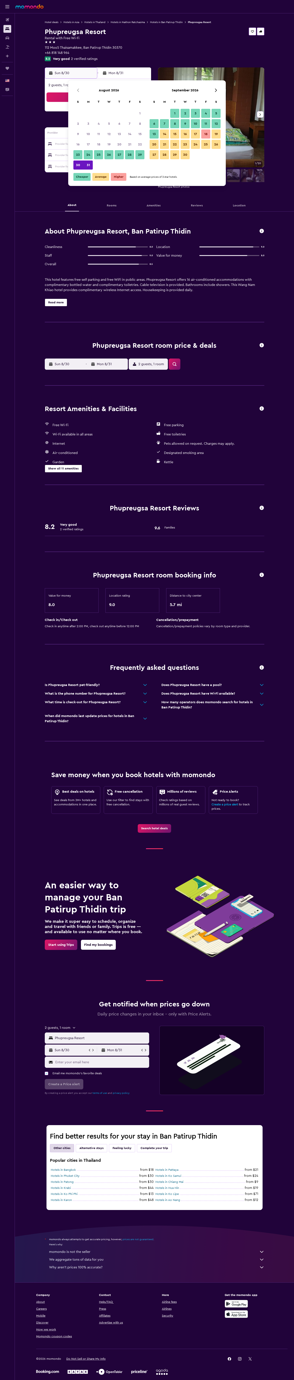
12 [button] (109, 134)
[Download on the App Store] (236, 1314)
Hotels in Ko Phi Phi (64, 1194)
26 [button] (109, 154)
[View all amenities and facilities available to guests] (261, 409)
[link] (154, 828)
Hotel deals (51, 22)
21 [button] (129, 144)
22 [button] (140, 144)
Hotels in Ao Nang (167, 1200)
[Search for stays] (7, 29)
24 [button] (88, 154)
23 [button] (78, 154)
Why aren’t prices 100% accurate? (75, 1267)
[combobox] (101, 1038)
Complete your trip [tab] (154, 1148)
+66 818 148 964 (57, 53)
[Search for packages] (7, 47)
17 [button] (88, 144)
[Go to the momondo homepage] (29, 6)
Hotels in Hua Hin (167, 1188)
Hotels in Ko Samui (168, 1175)
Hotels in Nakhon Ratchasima (128, 22)
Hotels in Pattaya (166, 1169)
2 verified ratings (84, 59)
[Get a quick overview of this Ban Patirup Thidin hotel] (261, 231)
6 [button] (119, 123)
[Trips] (7, 68)
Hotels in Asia (71, 22)
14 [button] (129, 134)
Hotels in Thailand (94, 22)
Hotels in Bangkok (63, 1169)
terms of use (100, 1093)
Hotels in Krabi (61, 1188)
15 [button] (140, 134)
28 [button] (130, 154)
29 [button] (140, 154)
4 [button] (99, 123)
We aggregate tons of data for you (76, 1259)
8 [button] (140, 123)
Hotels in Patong (62, 1182)
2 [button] (78, 123)
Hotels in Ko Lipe (167, 1194)
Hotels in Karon (61, 1200)
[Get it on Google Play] (236, 1304)
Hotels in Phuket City (65, 1175)
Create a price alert (225, 804)
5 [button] (109, 123)
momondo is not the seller (69, 1252)
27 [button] (119, 154)
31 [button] (88, 165)
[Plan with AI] (7, 56)
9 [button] (78, 134)
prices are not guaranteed (137, 1239)
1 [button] (140, 113)
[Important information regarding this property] (261, 575)
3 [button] (88, 123)
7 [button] (129, 123)
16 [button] (78, 144)
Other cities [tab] (62, 1148)
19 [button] (109, 144)
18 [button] (98, 144)
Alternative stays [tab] (91, 1148)
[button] (7, 6)
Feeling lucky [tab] (122, 1148)
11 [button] (98, 134)
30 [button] (78, 165)
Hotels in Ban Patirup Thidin (166, 22)
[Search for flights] (7, 20)
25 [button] (99, 154)
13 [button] (119, 134)
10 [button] (88, 134)
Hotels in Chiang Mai (169, 1182)
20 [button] (119, 144)
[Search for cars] (7, 38)
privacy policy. (121, 1093)
